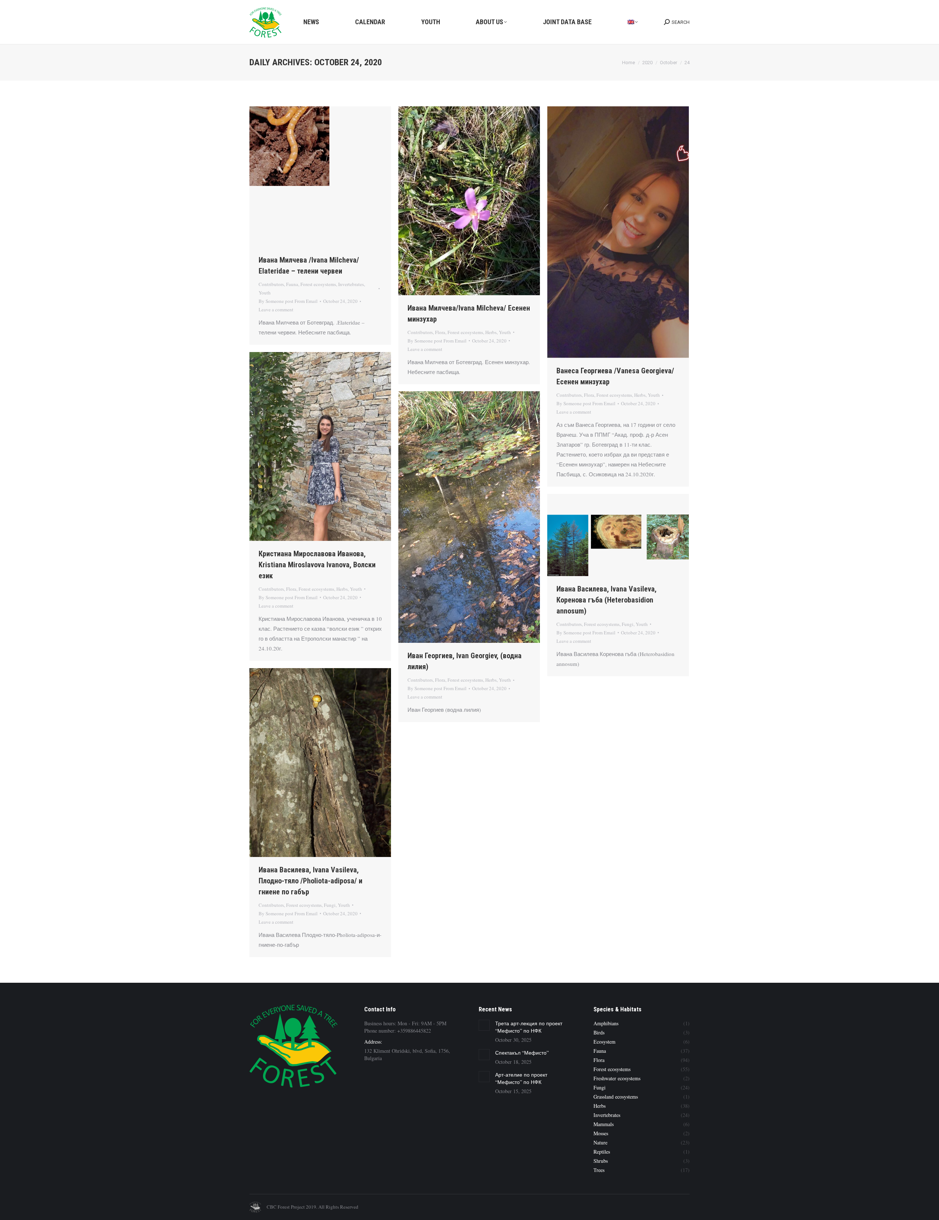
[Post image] (484, 1025)
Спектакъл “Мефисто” (522, 1052)
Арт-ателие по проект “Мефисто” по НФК (521, 1078)
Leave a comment (276, 309)
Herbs (491, 332)
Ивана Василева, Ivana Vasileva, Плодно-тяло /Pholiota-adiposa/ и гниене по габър (310, 880)
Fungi (627, 624)
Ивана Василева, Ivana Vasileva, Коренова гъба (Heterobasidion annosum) (606, 600)
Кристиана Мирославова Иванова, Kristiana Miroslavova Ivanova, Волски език (317, 564)
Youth (265, 292)
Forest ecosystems (318, 284)
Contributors (271, 284)
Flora (440, 332)
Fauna (292, 284)
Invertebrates (351, 284)
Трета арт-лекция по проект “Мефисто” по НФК (528, 1027)
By (288, 301)
